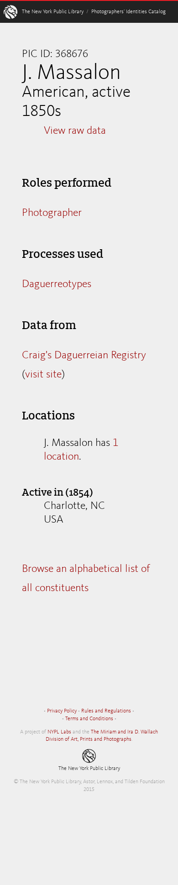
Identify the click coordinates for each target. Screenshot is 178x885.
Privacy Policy (62, 711)
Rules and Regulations (106, 711)
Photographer (52, 213)
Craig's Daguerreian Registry (84, 355)
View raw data (75, 131)
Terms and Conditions (89, 719)
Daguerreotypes (56, 284)
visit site (43, 374)
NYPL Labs (59, 732)
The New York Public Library (53, 12)
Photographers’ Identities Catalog (128, 12)
